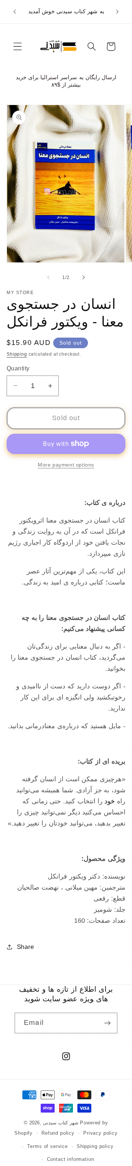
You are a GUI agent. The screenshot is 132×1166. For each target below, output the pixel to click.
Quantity (18, 368)
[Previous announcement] (15, 11)
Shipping (17, 354)
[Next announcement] (117, 11)
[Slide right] (84, 277)
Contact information (70, 1159)
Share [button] (25, 946)
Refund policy (57, 1133)
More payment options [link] (66, 465)
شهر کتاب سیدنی (61, 1122)
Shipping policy (95, 1146)
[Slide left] (48, 277)
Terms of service (47, 1146)
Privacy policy (100, 1133)
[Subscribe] (107, 1023)
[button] (17, 46)
